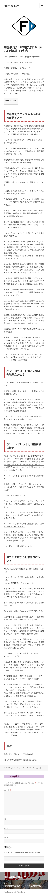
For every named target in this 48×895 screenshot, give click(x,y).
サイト (6, 837)
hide (15, 100)
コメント (7, 790)
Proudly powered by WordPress (14, 892)
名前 (5, 819)
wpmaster (36, 56)
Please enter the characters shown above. (22, 853)
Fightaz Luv (11, 5)
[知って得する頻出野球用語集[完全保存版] (20, 760)
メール (6, 828)
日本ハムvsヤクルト (35, 768)
